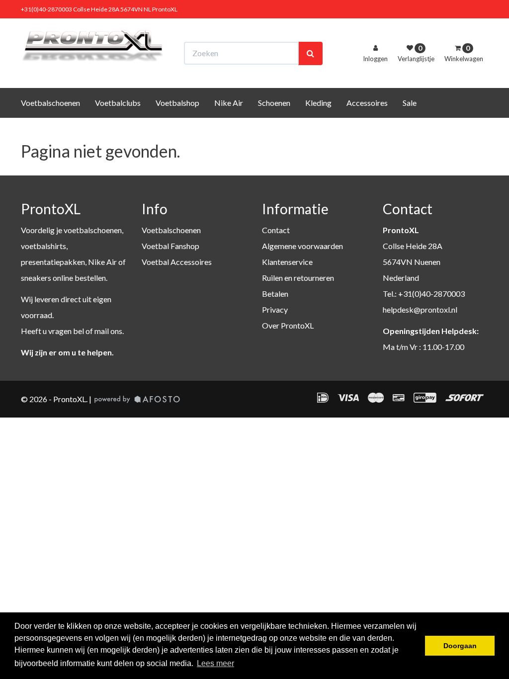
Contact (276, 230)
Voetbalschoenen (50, 102)
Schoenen (274, 102)
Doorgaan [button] (460, 646)
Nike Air (228, 102)
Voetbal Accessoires (177, 261)
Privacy (275, 309)
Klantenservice (287, 261)
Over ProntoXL (288, 325)
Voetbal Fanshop (170, 246)
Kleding (318, 102)
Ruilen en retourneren (298, 277)
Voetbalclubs (118, 102)
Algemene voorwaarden (302, 246)
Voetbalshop (177, 102)
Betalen (275, 293)
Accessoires (367, 102)
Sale (410, 102)
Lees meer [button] (215, 663)
